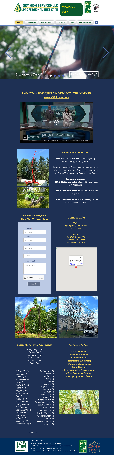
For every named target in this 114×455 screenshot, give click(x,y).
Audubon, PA (21, 398)
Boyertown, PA (22, 421)
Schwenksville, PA (23, 410)
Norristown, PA (22, 415)
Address (26, 252)
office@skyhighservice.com (76, 225)
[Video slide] (51, 76)
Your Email (27, 244)
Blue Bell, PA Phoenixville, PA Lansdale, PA (22, 379)
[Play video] (56, 122)
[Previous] (8, 52)
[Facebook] (96, 22)
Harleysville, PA (22, 404)
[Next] (106, 52)
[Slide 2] (59, 76)
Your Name (27, 228)
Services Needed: (29, 261)
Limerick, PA (21, 412)
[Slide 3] (63, 76)
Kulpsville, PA (21, 418)
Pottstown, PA (21, 407)
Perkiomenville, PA (24, 423)
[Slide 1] (55, 76)
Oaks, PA (19, 396)
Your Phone (27, 236)
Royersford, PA (22, 401)
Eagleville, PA (21, 374)
